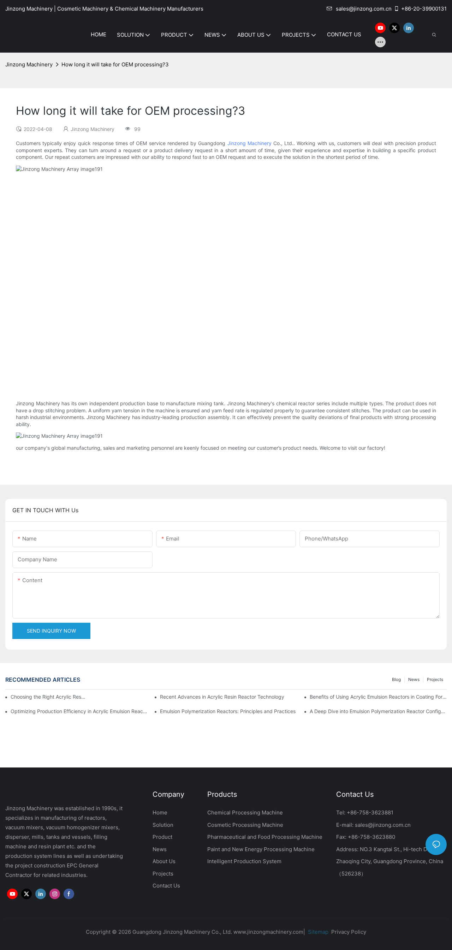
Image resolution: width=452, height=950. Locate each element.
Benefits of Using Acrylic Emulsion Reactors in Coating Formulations (378, 697)
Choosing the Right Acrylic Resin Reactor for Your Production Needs (48, 697)
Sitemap (317, 931)
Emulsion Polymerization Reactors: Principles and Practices (228, 711)
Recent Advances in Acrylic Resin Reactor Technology (222, 697)
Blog (396, 679)
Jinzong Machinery (29, 64)
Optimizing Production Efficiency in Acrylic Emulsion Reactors (79, 711)
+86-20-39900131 (424, 8)
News (414, 679)
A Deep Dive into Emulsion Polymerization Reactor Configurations (378, 711)
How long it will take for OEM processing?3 (115, 64)
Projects (435, 679)
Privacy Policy (348, 931)
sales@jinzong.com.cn (364, 8)
